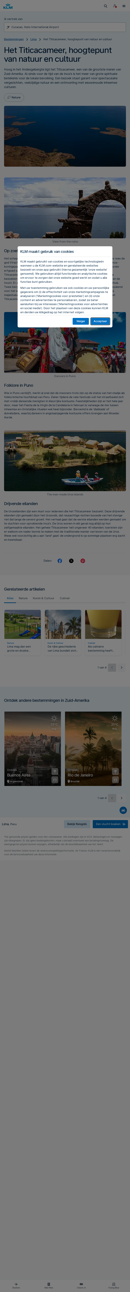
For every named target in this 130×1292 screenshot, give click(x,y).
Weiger (81, 321)
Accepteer (100, 321)
